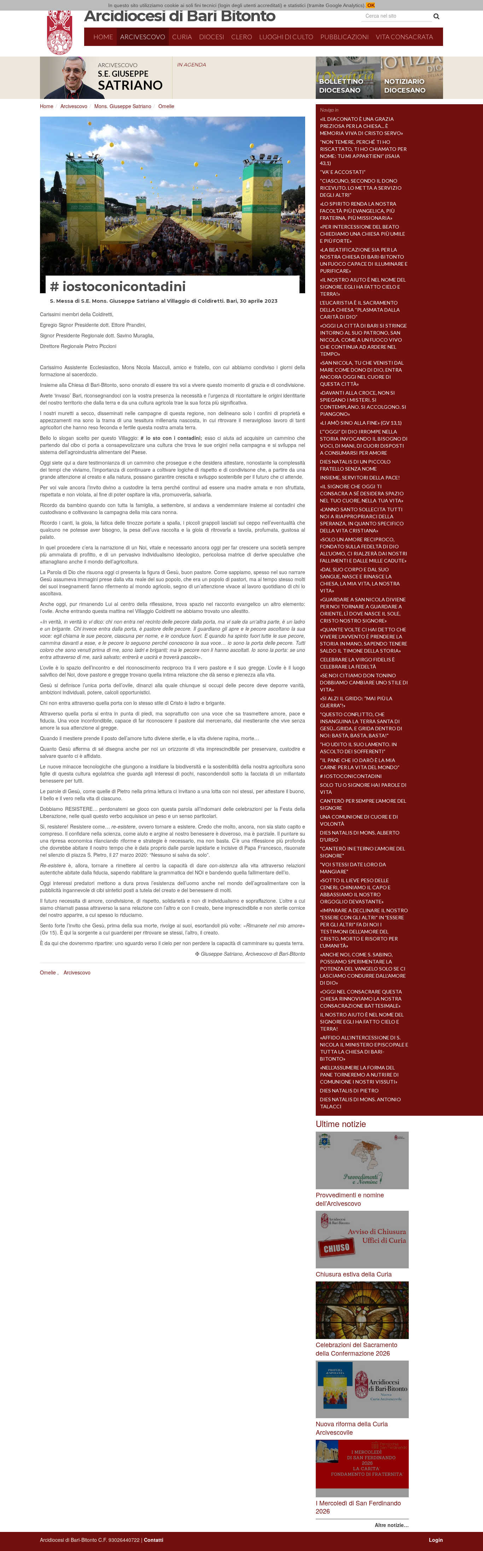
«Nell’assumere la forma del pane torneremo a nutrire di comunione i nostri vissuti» (359, 1075)
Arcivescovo (142, 37)
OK (370, 5)
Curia (182, 37)
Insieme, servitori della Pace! (360, 477)
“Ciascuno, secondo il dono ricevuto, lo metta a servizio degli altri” (361, 188)
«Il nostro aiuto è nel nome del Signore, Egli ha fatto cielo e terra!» (363, 287)
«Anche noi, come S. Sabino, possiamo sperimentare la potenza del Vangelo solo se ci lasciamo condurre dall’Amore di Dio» (363, 968)
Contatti (153, 1539)
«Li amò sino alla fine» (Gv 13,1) (361, 423)
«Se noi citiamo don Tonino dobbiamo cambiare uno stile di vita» (364, 682)
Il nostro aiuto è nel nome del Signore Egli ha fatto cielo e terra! (362, 1022)
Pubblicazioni (344, 37)
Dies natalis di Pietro (349, 1090)
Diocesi (211, 37)
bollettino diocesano (341, 86)
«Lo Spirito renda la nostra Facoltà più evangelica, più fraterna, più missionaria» (358, 211)
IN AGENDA (191, 64)
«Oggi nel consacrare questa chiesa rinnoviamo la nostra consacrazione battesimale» (361, 999)
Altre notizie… (392, 1524)
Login (436, 1539)
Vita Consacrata (404, 37)
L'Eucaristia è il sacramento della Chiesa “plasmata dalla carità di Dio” (360, 310)
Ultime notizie (341, 1123)
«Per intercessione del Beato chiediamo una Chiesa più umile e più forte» (362, 234)
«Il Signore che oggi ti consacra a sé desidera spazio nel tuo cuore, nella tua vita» (362, 493)
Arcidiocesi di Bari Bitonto (179, 15)
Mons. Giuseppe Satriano (122, 106)
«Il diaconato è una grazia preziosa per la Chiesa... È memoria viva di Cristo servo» (361, 126)
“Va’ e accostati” (343, 172)
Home (103, 37)
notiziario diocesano (405, 86)
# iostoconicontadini (351, 776)
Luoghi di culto (286, 37)
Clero (241, 37)
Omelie (166, 106)
